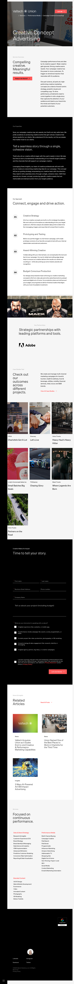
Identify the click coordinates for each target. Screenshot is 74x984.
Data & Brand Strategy (21, 833)
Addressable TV (47, 853)
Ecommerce (17, 887)
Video (15, 889)
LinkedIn (15, 958)
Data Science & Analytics (21, 846)
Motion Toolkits (18, 899)
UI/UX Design (17, 882)
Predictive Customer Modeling (23, 853)
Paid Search (45, 841)
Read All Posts (45, 702)
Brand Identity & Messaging (22, 843)
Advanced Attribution (20, 851)
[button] (58, 671)
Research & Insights (19, 836)
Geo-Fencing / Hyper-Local (50, 861)
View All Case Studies (47, 391)
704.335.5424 (44, 935)
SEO (43, 863)
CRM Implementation (20, 848)
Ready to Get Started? (21, 78)
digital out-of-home (36, 280)
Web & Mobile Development (22, 884)
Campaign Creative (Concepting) (53, 16)
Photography (17, 894)
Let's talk (59, 11)
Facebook (16, 962)
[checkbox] (39, 638)
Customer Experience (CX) (22, 839)
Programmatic (46, 846)
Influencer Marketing (48, 848)
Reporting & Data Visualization (23, 858)
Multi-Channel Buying (48, 836)
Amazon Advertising (48, 851)
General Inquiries (44, 938)
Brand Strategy (18, 841)
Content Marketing (48, 868)
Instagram (29, 958)
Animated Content (19, 891)
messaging (29, 227)
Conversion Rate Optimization (23, 856)
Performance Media (48, 833)
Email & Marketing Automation (51, 871)
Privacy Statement (51, 662)
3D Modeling (17, 896)
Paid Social (45, 843)
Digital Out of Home (48, 858)
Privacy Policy (27, 664)
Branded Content (19, 878)
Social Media (46, 866)
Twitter (28, 962)
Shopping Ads (46, 856)
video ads (40, 278)
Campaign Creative (48, 839)
